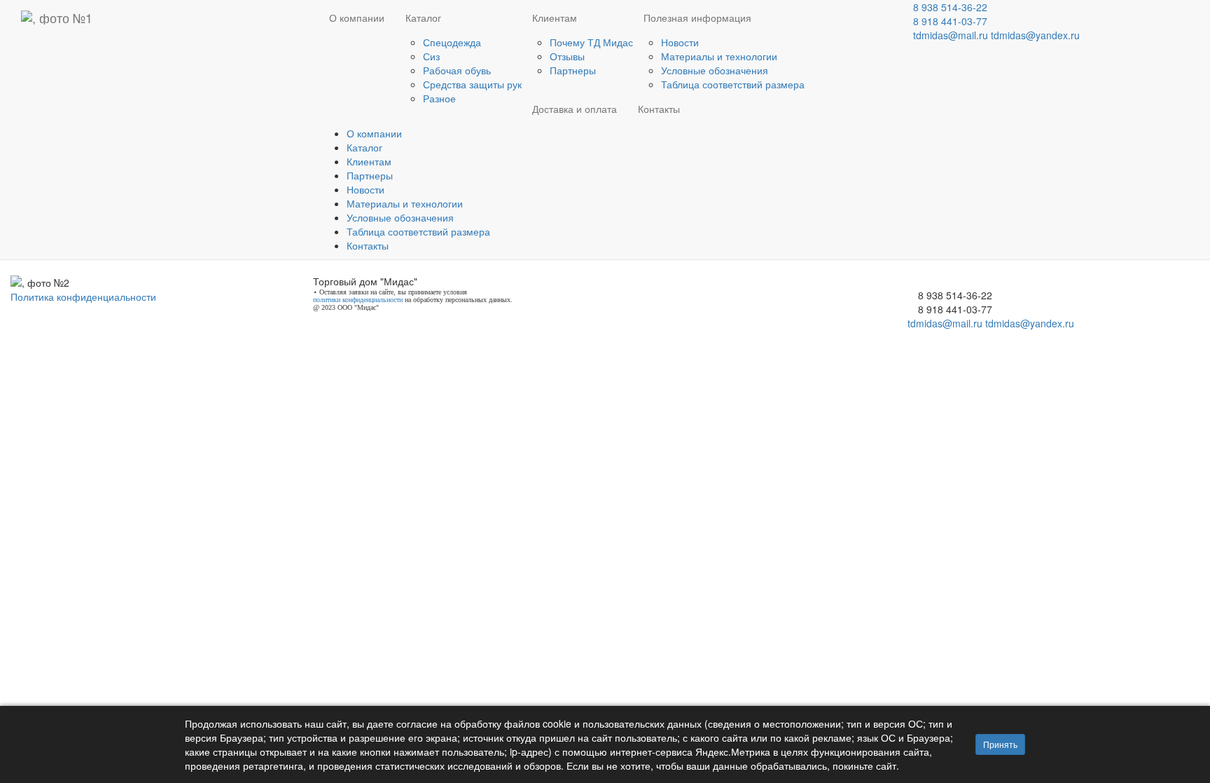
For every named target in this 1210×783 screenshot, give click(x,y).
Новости (680, 42)
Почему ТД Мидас (591, 42)
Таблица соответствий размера (733, 84)
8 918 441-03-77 (950, 21)
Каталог (423, 18)
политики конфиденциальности (358, 300)
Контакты (659, 109)
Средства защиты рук (472, 84)
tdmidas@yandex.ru (1035, 35)
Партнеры (573, 70)
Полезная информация (697, 18)
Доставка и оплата (574, 109)
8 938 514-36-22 (950, 7)
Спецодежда (452, 42)
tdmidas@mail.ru (950, 35)
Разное (439, 98)
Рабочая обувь (457, 70)
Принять (1000, 744)
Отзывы (567, 56)
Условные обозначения (714, 70)
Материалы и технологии (719, 56)
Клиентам (554, 18)
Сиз (431, 56)
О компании (356, 18)
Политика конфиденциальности (83, 297)
